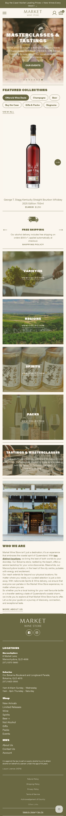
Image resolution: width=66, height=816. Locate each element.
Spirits (6, 714)
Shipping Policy (33, 784)
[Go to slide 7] (39, 79)
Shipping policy (33, 244)
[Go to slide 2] (26, 79)
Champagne (39, 97)
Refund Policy (33, 779)
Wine (5, 711)
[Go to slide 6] (36, 79)
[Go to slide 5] (34, 79)
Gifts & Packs (32, 104)
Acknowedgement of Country (33, 799)
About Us (8, 745)
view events (33, 468)
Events (6, 733)
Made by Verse (29, 812)
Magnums (51, 104)
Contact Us (9, 749)
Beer (54, 97)
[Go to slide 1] (24, 79)
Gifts (5, 726)
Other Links (33, 804)
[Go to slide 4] (31, 79)
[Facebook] (29, 632)
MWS (6, 740)
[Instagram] (37, 632)
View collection (33, 277)
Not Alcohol (9, 722)
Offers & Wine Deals (15, 97)
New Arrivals (9, 703)
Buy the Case (12, 104)
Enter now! (33, 69)
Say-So (40, 812)
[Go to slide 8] (42, 79)
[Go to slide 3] (29, 79)
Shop (6, 698)
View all (8, 111)
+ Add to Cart (33, 196)
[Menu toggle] (4, 13)
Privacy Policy (33, 789)
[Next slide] (59, 80)
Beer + (6, 718)
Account (7, 752)
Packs (6, 730)
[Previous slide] (7, 80)
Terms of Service (33, 794)
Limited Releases (12, 707)
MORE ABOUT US (13, 609)
